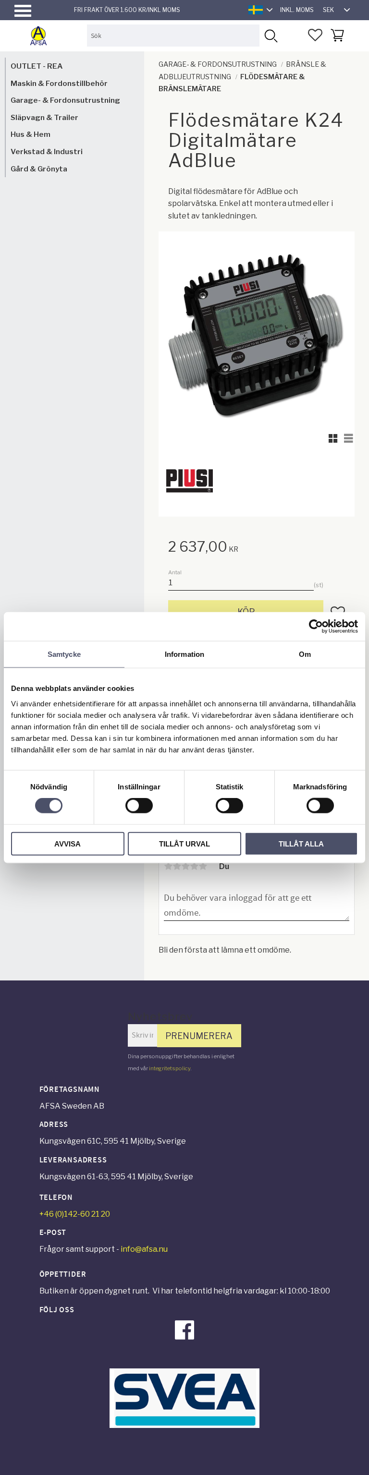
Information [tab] (184, 654)
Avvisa (67, 843)
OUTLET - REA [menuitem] (36, 66)
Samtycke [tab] (64, 654)
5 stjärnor (202, 866)
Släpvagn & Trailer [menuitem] (44, 117)
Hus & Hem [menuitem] (30, 134)
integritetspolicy (169, 1068)
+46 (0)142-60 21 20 (74, 1214)
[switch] (139, 805)
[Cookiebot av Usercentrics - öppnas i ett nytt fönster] (316, 626)
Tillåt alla (301, 843)
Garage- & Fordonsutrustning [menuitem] (65, 100)
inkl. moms (297, 9)
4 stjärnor (194, 866)
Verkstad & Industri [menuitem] (47, 151)
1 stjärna (168, 866)
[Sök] (270, 35)
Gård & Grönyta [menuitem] (39, 168)
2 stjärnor (176, 866)
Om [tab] (305, 654)
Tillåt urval (184, 843)
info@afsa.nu (144, 1249)
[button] (22, 10)
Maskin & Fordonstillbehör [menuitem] (59, 83)
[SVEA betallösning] (184, 1425)
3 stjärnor (185, 866)
